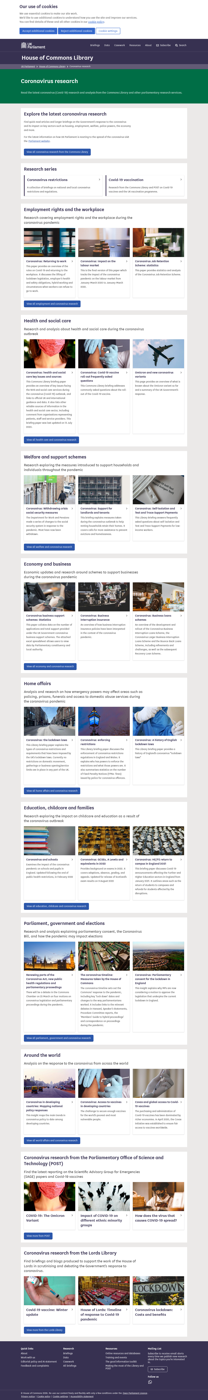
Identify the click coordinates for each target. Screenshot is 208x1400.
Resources (135, 45)
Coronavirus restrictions (47, 180)
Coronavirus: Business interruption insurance (95, 617)
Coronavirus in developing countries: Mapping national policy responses (44, 1106)
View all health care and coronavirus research (51, 439)
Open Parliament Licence (135, 1393)
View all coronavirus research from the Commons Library (57, 151)
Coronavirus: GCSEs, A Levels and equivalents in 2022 (102, 861)
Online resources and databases (123, 1353)
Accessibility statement (82, 1396)
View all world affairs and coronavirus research (52, 1140)
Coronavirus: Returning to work (46, 261)
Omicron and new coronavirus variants (154, 374)
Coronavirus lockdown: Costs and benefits (154, 1312)
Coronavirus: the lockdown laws (46, 740)
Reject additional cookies (76, 31)
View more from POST (38, 1235)
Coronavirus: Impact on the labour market (98, 263)
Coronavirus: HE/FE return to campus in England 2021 (153, 861)
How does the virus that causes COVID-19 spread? (156, 1218)
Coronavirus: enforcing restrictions (95, 742)
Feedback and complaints (35, 1365)
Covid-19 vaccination (126, 180)
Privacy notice (28, 1396)
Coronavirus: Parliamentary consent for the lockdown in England (153, 979)
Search (182, 45)
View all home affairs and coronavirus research (52, 790)
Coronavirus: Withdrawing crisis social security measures (47, 510)
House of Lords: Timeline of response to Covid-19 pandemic (101, 1315)
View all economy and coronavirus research (50, 666)
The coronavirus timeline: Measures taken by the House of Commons (101, 979)
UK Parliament (28, 66)
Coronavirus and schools (42, 859)
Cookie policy (43, 1396)
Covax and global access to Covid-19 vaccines (157, 1104)
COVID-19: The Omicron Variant (45, 1218)
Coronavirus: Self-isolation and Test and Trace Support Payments (156, 510)
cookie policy (96, 22)
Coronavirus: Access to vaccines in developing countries (101, 1104)
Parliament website (39, 141)
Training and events (116, 1357)
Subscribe (165, 45)
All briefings (69, 1365)
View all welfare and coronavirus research (49, 546)
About (148, 45)
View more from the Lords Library (44, 1330)
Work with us (28, 1357)
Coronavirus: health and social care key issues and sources (46, 374)
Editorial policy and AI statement (39, 1361)
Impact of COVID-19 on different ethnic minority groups (101, 1220)
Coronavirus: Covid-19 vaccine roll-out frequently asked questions (100, 376)
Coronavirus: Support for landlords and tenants (96, 510)
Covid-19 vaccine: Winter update (47, 1312)
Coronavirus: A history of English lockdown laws (156, 742)
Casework (119, 45)
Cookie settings (108, 31)
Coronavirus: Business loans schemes (153, 617)
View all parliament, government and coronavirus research (59, 1038)
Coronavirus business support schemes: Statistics (45, 617)
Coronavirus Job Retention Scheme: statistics (152, 263)
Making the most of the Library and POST (125, 1367)
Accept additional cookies (38, 31)
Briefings (95, 45)
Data (107, 45)
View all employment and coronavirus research (52, 303)
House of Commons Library (57, 57)
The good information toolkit (121, 1361)
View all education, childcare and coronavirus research (56, 906)
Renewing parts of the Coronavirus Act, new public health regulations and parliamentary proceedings (44, 981)
